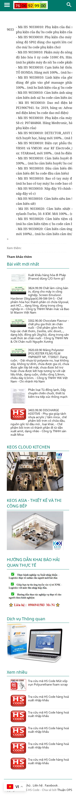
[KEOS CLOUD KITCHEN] (35, 490)
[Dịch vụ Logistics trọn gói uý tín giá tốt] (35, 608)
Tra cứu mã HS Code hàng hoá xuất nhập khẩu (48, 698)
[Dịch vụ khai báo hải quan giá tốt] (35, 661)
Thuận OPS (64, 790)
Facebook (51, 785)
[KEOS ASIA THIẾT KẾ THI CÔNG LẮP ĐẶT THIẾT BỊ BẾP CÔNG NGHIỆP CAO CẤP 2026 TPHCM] (35, 549)
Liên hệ (37, 785)
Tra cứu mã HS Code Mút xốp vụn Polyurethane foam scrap (48, 682)
